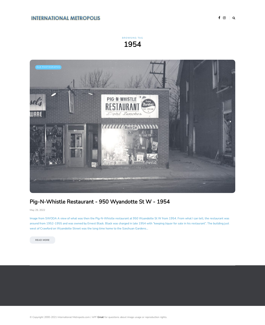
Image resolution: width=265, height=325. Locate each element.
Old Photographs (48, 67)
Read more (42, 240)
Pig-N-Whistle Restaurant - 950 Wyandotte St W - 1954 (100, 201)
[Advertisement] (95, 285)
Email (101, 317)
